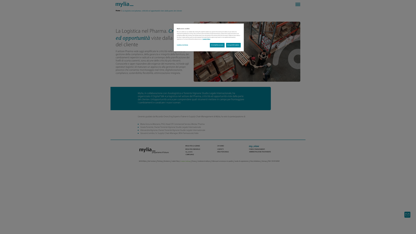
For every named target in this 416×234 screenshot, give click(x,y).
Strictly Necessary (217, 45)
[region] (209, 37)
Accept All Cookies (233, 45)
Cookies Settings (182, 45)
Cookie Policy (206, 39)
